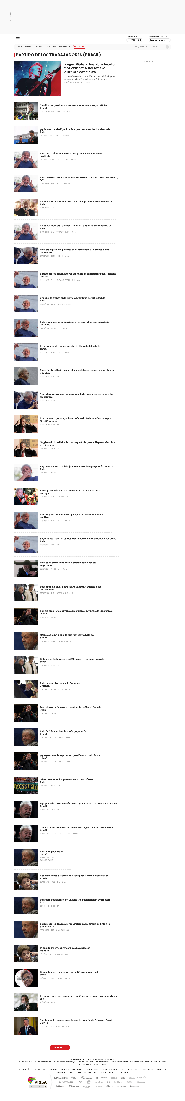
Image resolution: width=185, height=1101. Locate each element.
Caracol (141, 1077)
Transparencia (107, 1072)
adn (131, 1077)
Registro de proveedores (113, 1069)
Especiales (79, 47)
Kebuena (140, 1082)
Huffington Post (64, 1082)
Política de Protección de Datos (154, 1069)
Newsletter (161, 47)
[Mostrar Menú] (17, 38)
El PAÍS (60, 1077)
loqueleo (121, 1085)
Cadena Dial (107, 1082)
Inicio (19, 47)
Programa (136, 40)
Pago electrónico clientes (71, 1069)
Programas (64, 47)
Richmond (59, 1085)
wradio (87, 1082)
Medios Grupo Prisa (37, 1086)
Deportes (29, 47)
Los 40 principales (72, 1077)
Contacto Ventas (38, 1069)
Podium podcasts (85, 1085)
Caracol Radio (93, 38)
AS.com (122, 1077)
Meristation (134, 1085)
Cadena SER (113, 1077)
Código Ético (123, 1072)
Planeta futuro (129, 1082)
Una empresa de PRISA (37, 1080)
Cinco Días (98, 1082)
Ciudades (51, 47)
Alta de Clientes (92, 1069)
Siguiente (58, 1048)
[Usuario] (167, 47)
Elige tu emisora (158, 40)
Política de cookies (64, 1072)
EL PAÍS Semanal (117, 1082)
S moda (109, 1085)
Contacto (22, 1069)
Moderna (73, 1085)
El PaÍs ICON (97, 1085)
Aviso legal (132, 1069)
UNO (79, 1082)
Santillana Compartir (100, 1077)
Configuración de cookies (86, 1072)
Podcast (40, 47)
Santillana (85, 1077)
